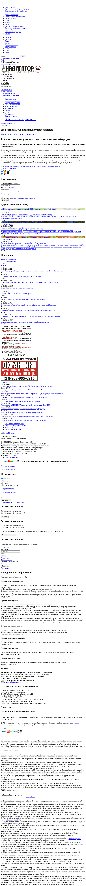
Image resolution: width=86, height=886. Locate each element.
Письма (7, 110)
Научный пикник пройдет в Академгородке (16, 293)
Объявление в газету (8, 466)
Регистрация (5, 558)
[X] (8, 172)
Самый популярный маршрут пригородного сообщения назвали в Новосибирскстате (31, 271)
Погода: (4, 76)
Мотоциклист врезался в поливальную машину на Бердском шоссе (25, 322)
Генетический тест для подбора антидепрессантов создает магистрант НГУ (28, 311)
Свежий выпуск (6, 90)
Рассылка (6, 479)
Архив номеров (6, 91)
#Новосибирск (23, 166)
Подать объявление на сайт (15, 17)
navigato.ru (75, 723)
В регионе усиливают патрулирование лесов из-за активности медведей (27, 416)
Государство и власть (12, 103)
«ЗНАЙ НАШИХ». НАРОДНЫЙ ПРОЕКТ (20, 120)
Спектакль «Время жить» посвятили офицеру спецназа (20, 401)
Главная (12, 7)
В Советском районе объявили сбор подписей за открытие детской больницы (28, 305)
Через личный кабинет (9, 492)
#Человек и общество (36, 166)
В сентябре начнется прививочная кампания (17, 288)
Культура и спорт (11, 106)
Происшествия (10, 99)
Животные (9, 108)
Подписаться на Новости (14, 9)
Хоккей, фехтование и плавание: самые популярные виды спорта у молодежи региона (32, 394)
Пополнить (5, 547)
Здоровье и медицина (12, 118)
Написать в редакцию (13, 32)
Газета (21, 13)
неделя (3, 265)
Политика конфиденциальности (16, 28)
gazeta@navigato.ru (12, 457)
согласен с (19, 198)
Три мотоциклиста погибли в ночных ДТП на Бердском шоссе (23, 299)
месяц (3, 267)
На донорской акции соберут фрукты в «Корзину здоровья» (22, 412)
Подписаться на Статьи (13, 11)
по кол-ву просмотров (8, 259)
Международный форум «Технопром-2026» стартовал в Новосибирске (26, 390)
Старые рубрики (11, 116)
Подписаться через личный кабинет (14, 502)
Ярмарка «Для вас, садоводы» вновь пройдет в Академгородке (23, 420)
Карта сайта (9, 30)
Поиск (7, 7)
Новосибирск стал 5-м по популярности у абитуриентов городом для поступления (30, 316)
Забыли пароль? (6, 560)
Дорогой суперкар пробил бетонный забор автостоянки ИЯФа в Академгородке (30, 282)
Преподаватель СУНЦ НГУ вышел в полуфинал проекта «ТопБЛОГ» (26, 405)
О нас (7, 20)
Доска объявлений (11, 15)
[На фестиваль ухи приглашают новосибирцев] (18, 134)
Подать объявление (12, 13)
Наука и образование (12, 105)
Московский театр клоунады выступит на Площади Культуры (23, 409)
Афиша (7, 22)
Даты (7, 112)
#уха (45, 166)
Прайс (7, 24)
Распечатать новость (8, 168)
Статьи (24, 11)
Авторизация (5, 568)
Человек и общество (12, 101)
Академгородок (10, 18)
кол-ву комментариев (8, 261)
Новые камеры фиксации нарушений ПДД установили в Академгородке (27, 386)
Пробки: (4, 78)
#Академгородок (11, 166)
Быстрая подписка (7, 489)
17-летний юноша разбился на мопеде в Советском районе (22, 276)
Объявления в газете (10, 485)
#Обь (58, 166)
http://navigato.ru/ (12, 820)
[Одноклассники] (5, 172)
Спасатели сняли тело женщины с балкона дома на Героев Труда (24, 397)
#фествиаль (52, 166)
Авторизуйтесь (10, 187)
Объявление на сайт (8, 470)
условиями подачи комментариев (23, 198)
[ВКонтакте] (2, 172)
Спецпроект (9, 114)
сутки (3, 263)
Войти (7, 34)
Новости (26, 9)
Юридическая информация (14, 26)
